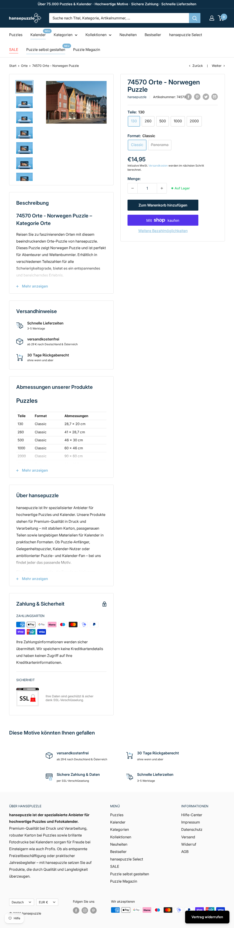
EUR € (43, 902)
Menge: (134, 178)
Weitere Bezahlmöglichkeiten (163, 230)
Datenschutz (191, 829)
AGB (185, 851)
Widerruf (188, 844)
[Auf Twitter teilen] (206, 96)
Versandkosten (158, 165)
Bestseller (153, 34)
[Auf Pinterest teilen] (197, 96)
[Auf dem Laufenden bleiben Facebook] (76, 910)
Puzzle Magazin (86, 49)
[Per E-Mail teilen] (214, 96)
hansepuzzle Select (185, 34)
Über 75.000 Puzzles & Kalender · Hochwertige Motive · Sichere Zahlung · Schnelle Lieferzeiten (117, 4)
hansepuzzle (137, 97)
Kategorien (63, 34)
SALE (13, 49)
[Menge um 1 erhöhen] (162, 188)
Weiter (216, 66)
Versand (188, 837)
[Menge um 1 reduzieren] (132, 188)
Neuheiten (128, 34)
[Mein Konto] (212, 18)
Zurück (197, 66)
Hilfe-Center (191, 815)
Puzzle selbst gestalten (45, 49)
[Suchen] (194, 18)
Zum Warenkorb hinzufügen (162, 205)
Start (12, 66)
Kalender (38, 34)
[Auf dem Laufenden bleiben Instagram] (85, 910)
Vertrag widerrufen (207, 917)
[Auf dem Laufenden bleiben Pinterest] (93, 910)
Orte (24, 66)
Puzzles (15, 34)
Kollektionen (95, 34)
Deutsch (18, 902)
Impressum (190, 822)
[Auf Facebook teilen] (188, 96)
